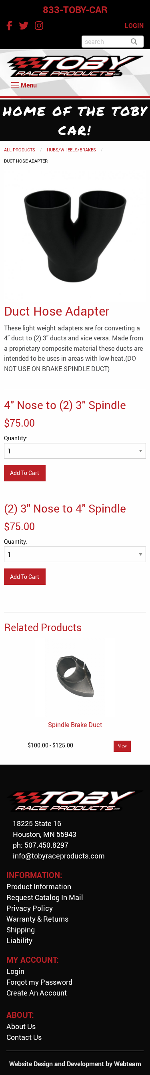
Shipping (20, 929)
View (122, 746)
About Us (21, 1026)
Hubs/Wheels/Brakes (71, 150)
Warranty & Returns (37, 919)
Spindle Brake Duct (75, 724)
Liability (19, 940)
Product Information (38, 886)
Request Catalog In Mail (44, 897)
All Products (19, 150)
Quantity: (15, 438)
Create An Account (36, 993)
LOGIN (134, 25)
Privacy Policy (29, 908)
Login (15, 971)
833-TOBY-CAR (75, 9)
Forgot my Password (39, 982)
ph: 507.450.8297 (40, 845)
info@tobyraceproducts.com (59, 855)
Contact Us (24, 1037)
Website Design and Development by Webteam (75, 1063)
